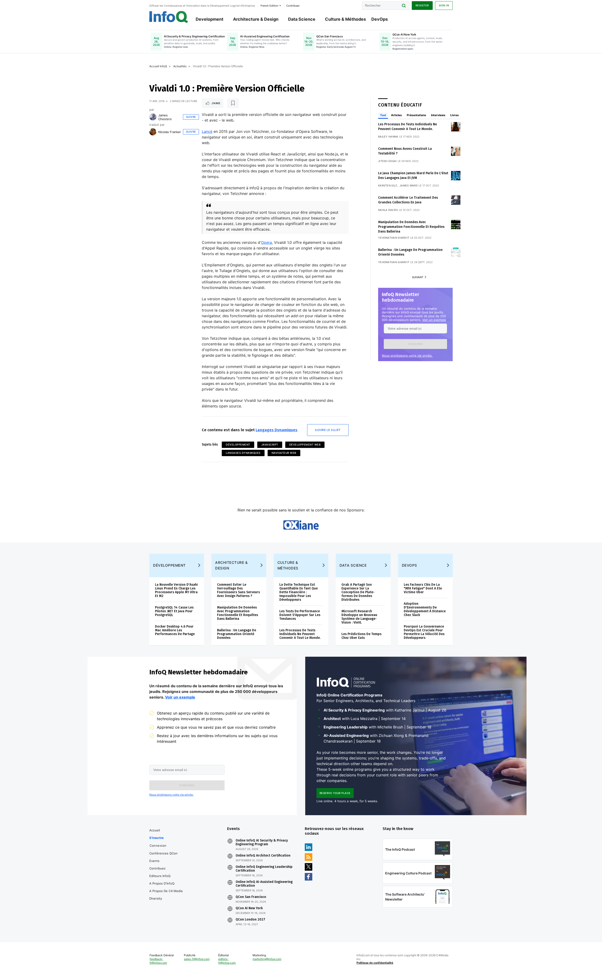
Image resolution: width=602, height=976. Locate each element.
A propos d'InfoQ (161, 883)
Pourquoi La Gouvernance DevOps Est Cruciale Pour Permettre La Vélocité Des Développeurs (424, 632)
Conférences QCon (163, 853)
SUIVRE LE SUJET (328, 430)
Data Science (301, 19)
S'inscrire (156, 838)
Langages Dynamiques (276, 429)
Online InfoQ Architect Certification (263, 855)
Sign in (444, 5)
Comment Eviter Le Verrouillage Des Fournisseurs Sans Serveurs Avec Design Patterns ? (238, 590)
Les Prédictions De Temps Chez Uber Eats (361, 636)
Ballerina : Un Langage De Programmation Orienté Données (236, 634)
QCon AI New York (249, 908)
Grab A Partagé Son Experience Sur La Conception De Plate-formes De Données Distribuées (358, 592)
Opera (266, 242)
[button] (415, 344)
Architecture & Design (255, 19)
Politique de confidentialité (374, 962)
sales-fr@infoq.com (197, 959)
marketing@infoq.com (267, 959)
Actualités (179, 66)
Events (154, 861)
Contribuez (157, 868)
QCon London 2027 (250, 919)
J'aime (215, 103)
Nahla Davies (388, 210)
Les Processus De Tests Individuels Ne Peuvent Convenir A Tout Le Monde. (300, 634)
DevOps (379, 19)
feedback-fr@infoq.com (158, 960)
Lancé (207, 131)
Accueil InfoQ (158, 66)
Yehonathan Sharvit (393, 237)
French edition (269, 5)
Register (422, 5)
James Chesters (165, 117)
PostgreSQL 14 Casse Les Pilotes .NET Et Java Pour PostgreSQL (174, 611)
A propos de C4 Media (165, 891)
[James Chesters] (152, 116)
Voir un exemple (434, 320)
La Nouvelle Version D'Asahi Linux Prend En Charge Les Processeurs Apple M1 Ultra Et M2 (176, 590)
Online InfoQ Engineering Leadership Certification (264, 869)
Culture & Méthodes (345, 19)
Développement (238, 444)
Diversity (155, 898)
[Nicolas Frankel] (152, 131)
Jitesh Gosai (387, 161)
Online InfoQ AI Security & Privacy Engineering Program (262, 842)
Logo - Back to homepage (168, 17)
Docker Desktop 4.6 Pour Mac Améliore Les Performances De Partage (175, 630)
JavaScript (269, 444)
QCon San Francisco (251, 897)
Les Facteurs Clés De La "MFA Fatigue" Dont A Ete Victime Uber (423, 588)
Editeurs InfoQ (159, 876)
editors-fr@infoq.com (227, 960)
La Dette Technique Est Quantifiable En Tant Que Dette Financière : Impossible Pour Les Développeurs (298, 592)
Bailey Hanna (388, 136)
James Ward (409, 185)
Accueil (154, 830)
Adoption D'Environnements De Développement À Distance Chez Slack (425, 609)
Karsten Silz (387, 185)
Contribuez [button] (293, 5)
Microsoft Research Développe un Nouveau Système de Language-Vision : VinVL (359, 616)
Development (209, 19)
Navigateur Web (284, 452)
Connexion (158, 845)
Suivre (191, 117)
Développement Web (305, 444)
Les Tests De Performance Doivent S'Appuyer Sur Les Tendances (299, 615)
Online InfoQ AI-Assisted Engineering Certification (264, 884)
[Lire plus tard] (233, 103)
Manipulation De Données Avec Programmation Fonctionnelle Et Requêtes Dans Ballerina (411, 226)
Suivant (417, 277)
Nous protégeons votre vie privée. (407, 355)
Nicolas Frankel (169, 132)
